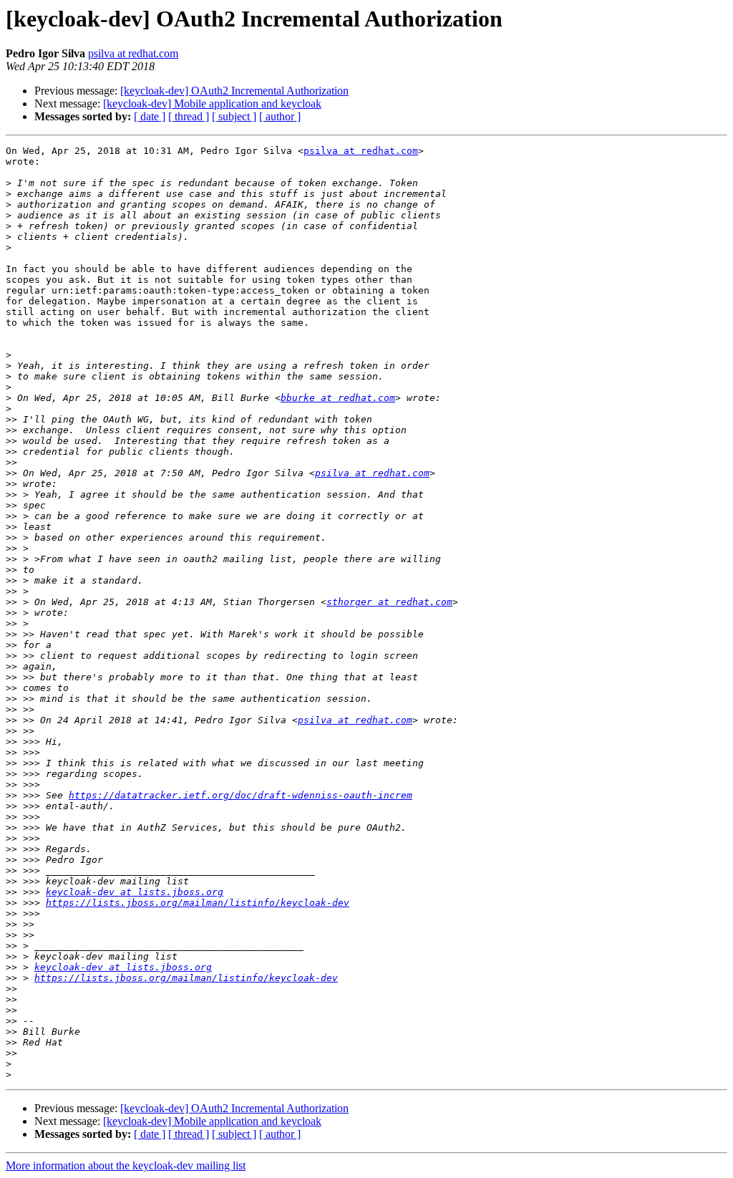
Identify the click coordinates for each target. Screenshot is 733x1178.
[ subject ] (234, 116)
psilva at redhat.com (133, 53)
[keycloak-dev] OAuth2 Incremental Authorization (234, 91)
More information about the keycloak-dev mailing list (126, 1165)
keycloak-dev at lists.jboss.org (134, 892)
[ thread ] (188, 116)
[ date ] (149, 116)
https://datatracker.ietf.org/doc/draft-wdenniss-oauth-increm (240, 795)
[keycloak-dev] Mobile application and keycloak (212, 103)
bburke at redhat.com (338, 397)
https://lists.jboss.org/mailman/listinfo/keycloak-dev (197, 902)
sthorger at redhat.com (389, 602)
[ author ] (280, 116)
